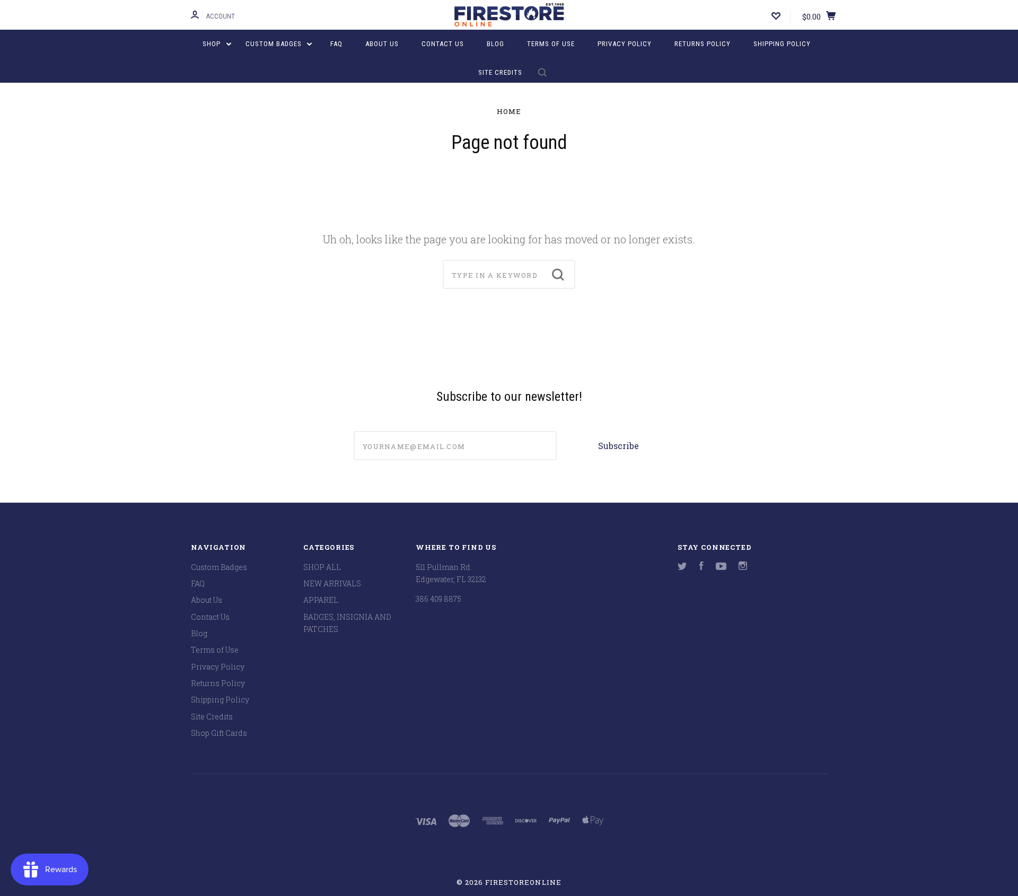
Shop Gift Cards (219, 733)
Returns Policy (702, 44)
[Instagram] (743, 567)
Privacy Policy (625, 44)
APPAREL (320, 600)
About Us (382, 44)
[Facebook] (701, 567)
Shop (213, 44)
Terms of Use (551, 44)
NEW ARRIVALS (332, 583)
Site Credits (500, 72)
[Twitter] (682, 567)
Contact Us (443, 44)
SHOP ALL (322, 567)
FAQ (336, 44)
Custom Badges (274, 44)
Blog (495, 44)
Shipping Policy (782, 44)
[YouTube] (721, 567)
